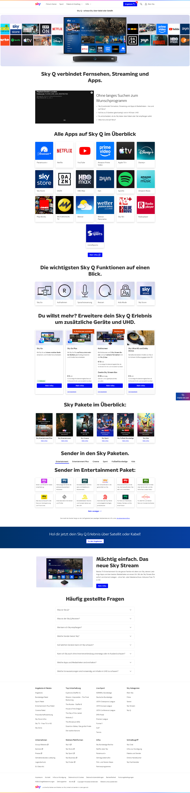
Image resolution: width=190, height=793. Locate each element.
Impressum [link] (39, 777)
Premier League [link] (102, 719)
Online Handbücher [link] (134, 758)
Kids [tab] (133, 461)
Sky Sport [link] (69, 753)
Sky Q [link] (129, 710)
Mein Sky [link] (130, 693)
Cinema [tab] (96, 461)
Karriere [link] (38, 749)
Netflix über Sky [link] (102, 749)
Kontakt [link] (47, 777)
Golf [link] (97, 728)
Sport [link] (61, 4)
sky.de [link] (71, 782)
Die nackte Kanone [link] (73, 731)
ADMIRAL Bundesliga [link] (104, 693)
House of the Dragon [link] (73, 709)
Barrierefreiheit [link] (111, 777)
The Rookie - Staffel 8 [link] (74, 704)
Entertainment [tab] (62, 461)
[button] (44, 155)
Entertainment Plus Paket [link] (45, 706)
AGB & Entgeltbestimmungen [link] (45, 782)
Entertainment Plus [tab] (80, 461)
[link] (38, 4)
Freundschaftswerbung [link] (44, 715)
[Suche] (141, 4)
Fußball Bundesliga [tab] (119, 461)
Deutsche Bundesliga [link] (104, 697)
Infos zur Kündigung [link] (134, 749)
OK (65, 120)
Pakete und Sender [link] (134, 753)
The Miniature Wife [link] (73, 722)
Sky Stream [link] (131, 706)
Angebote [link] (129, 4)
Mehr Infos (49, 386)
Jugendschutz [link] (40, 762)
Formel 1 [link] (99, 723)
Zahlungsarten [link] (62, 782)
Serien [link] (129, 702)
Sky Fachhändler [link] (133, 762)
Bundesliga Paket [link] (41, 697)
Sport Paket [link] (39, 702)
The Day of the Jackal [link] (74, 713)
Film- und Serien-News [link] (104, 762)
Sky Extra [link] (38, 728)
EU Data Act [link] (39, 766)
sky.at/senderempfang (123, 518)
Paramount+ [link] (101, 753)
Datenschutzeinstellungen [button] (95, 777)
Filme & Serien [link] (51, 4)
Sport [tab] (105, 461)
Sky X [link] (68, 745)
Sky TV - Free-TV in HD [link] (43, 723)
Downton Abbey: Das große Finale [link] (78, 726)
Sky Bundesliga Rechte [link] (104, 745)
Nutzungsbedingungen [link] (126, 777)
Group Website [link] (41, 745)
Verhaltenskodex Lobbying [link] (45, 758)
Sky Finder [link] (69, 762)
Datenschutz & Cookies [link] (76, 777)
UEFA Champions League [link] (105, 702)
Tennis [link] (98, 732)
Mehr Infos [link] (94, 255)
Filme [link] (129, 697)
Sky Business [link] (70, 758)
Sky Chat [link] (130, 745)
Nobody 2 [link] (69, 717)
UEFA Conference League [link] (105, 710)
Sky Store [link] (69, 749)
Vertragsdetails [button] (71, 392)
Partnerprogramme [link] (103, 766)
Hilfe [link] (87, 4)
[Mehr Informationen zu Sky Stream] (64, 571)
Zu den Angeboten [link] (95, 541)
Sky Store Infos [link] (40, 719)
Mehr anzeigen (93, 511)
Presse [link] (37, 753)
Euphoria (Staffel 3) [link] (73, 693)
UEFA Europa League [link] (104, 706)
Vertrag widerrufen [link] (103, 758)
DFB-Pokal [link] (100, 715)
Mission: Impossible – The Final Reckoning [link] (77, 698)
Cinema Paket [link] (40, 710)
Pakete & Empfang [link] (73, 4)
